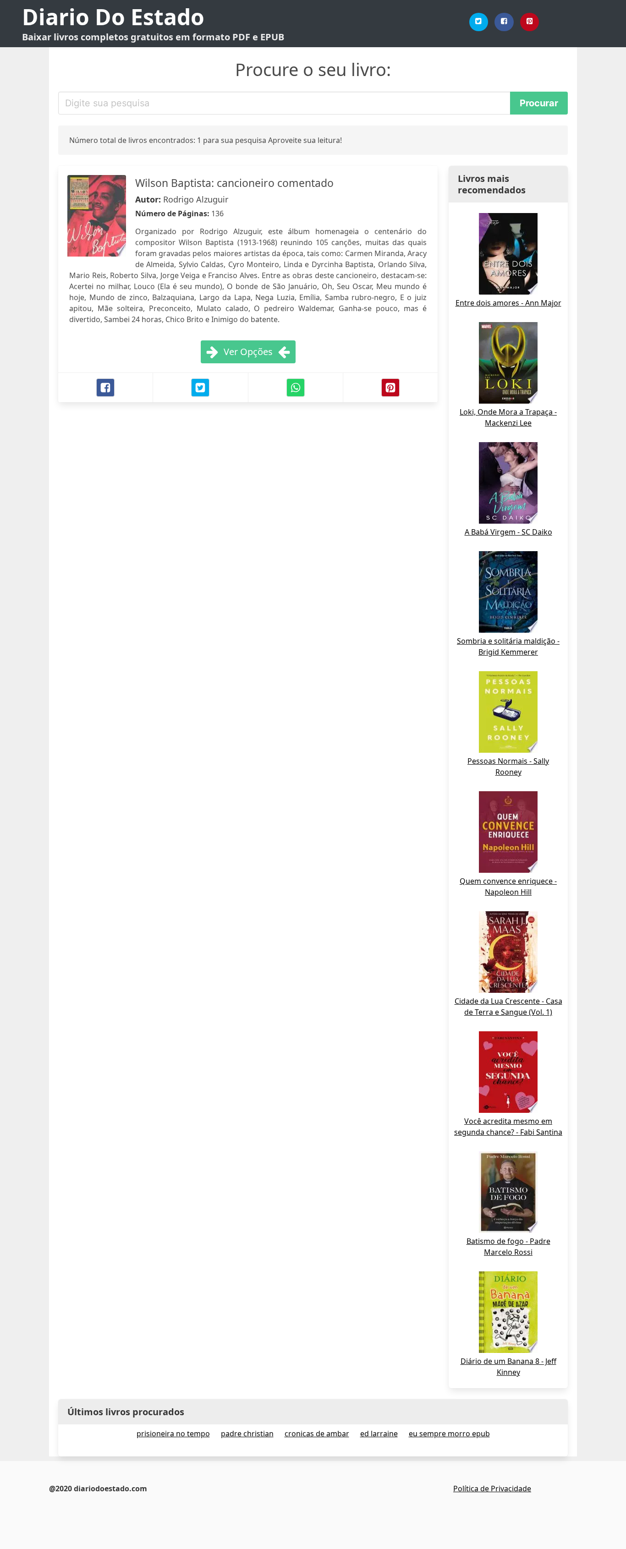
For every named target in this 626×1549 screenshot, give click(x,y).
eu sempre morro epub (449, 1434)
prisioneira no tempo (173, 1434)
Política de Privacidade (492, 1488)
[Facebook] (504, 22)
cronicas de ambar (317, 1434)
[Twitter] (479, 22)
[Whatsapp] (295, 387)
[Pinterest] (529, 22)
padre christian (247, 1434)
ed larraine (379, 1434)
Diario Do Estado (113, 17)
